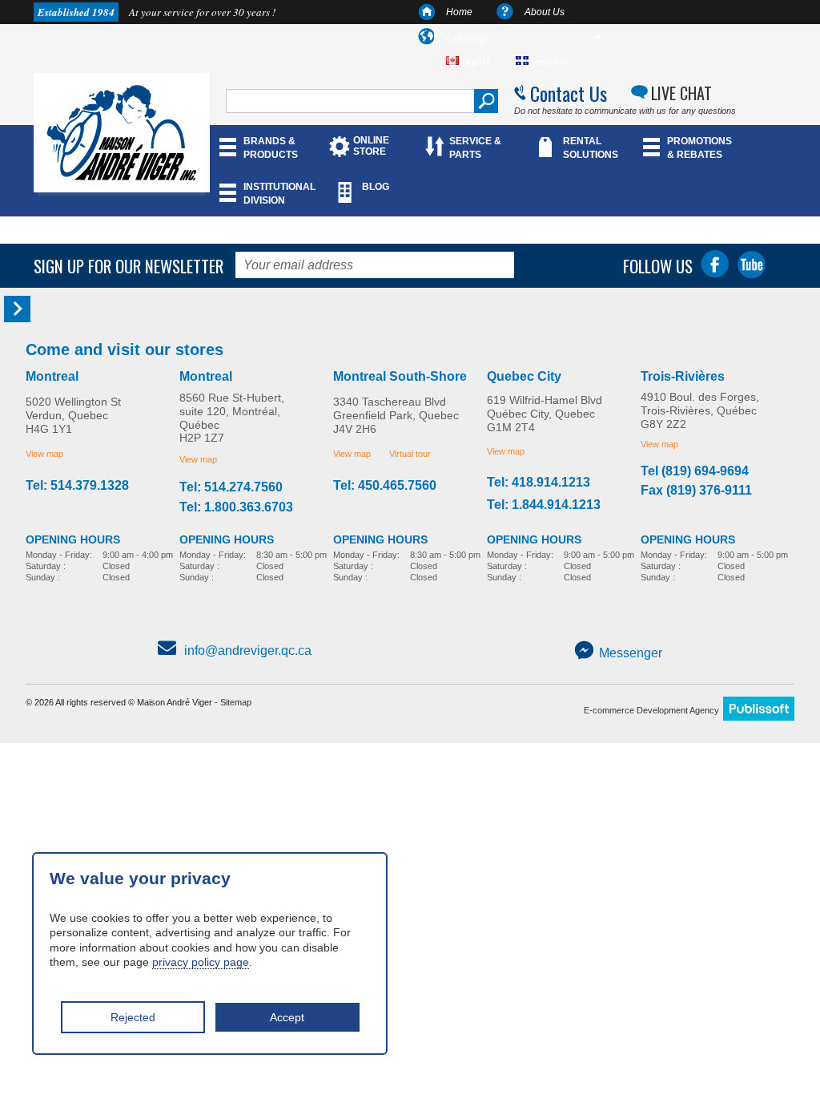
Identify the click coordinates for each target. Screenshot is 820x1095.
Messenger (630, 653)
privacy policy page (200, 962)
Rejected (133, 1017)
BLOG (375, 186)
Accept (287, 1017)
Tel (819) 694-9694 (695, 471)
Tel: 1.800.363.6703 (236, 507)
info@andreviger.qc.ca (248, 650)
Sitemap (235, 702)
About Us (545, 12)
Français (548, 61)
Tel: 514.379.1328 (77, 485)
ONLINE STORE (371, 146)
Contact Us (568, 93)
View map (44, 454)
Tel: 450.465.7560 (384, 485)
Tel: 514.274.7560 (231, 487)
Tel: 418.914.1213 (538, 482)
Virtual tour (410, 454)
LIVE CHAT (681, 93)
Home (459, 12)
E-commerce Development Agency (651, 710)
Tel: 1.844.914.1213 (544, 505)
